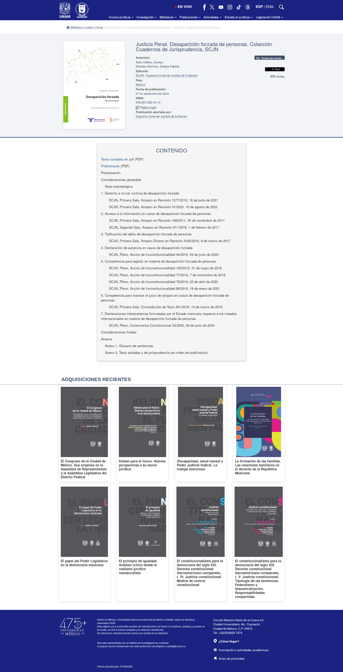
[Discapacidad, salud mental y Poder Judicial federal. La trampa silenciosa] (200, 433)
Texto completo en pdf (117, 159)
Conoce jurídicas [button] (120, 17)
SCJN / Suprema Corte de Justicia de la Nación (167, 75)
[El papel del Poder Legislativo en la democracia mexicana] (84, 543)
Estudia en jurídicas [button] (238, 17)
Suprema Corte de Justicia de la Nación (161, 116)
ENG (270, 6)
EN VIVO (185, 6)
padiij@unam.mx (177, 646)
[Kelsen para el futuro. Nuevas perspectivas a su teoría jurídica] (142, 433)
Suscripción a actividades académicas (244, 650)
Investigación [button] (145, 17)
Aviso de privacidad (231, 658)
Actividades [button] (212, 17)
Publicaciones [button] (189, 17)
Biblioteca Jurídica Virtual (86, 27)
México (140, 84)
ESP (259, 6)
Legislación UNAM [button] (268, 17)
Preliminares (110, 165)
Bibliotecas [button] (167, 17)
